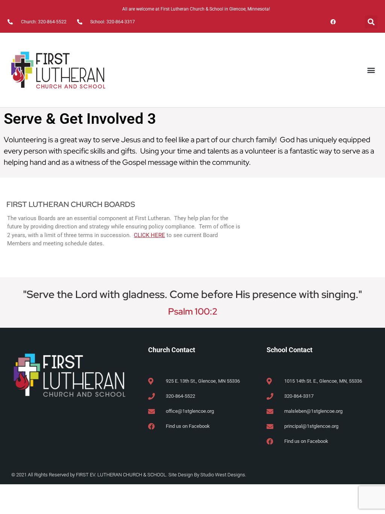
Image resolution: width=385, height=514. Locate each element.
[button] (371, 21)
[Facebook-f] (333, 21)
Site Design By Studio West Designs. (207, 475)
